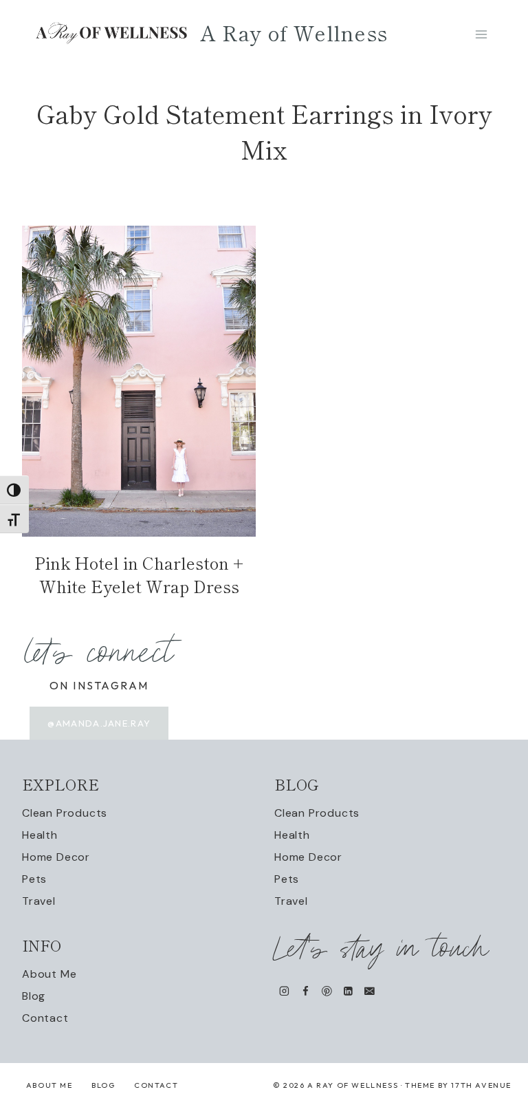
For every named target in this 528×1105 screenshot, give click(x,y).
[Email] (370, 991)
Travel (39, 901)
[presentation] (139, 381)
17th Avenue (481, 1085)
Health (40, 835)
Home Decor (56, 857)
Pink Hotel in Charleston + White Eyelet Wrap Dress (138, 574)
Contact (45, 1018)
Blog (33, 996)
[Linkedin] (348, 991)
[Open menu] (481, 34)
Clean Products (64, 813)
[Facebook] (306, 991)
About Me (49, 974)
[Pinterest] (327, 991)
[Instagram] (284, 991)
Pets (34, 879)
